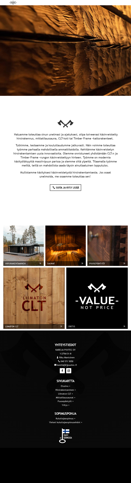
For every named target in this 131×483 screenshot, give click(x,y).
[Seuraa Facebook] (62, 370)
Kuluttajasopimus (65, 418)
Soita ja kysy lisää (67, 187)
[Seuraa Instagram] (68, 370)
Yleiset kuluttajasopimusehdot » (65, 422)
